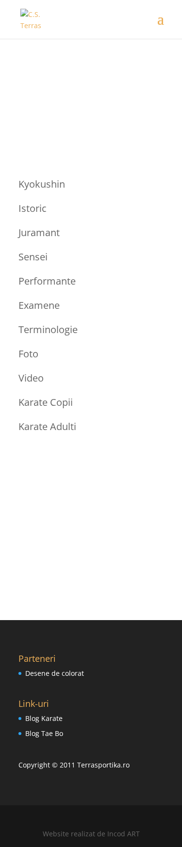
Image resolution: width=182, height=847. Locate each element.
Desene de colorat (54, 673)
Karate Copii (45, 402)
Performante (47, 281)
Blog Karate (44, 718)
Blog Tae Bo (44, 733)
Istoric (32, 208)
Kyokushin (41, 184)
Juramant (39, 232)
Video (31, 377)
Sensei (33, 256)
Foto (28, 353)
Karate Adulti (47, 426)
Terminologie (48, 329)
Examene (39, 305)
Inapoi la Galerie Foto (91, 541)
